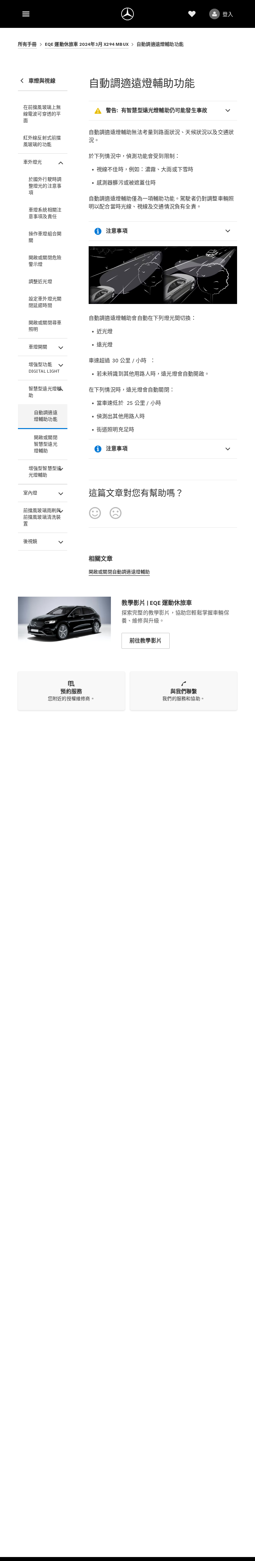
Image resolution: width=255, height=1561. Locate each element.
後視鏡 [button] (30, 541)
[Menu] (26, 14)
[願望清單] (192, 14)
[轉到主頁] (127, 14)
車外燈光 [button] (32, 162)
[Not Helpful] (115, 513)
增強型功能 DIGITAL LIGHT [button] (44, 367)
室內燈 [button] (30, 493)
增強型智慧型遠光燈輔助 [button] (45, 471)
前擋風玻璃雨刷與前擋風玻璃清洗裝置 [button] (42, 517)
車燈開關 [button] (38, 347)
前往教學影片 (145, 640)
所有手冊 (27, 44)
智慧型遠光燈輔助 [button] (45, 392)
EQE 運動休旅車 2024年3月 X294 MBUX (86, 44)
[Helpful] (95, 513)
